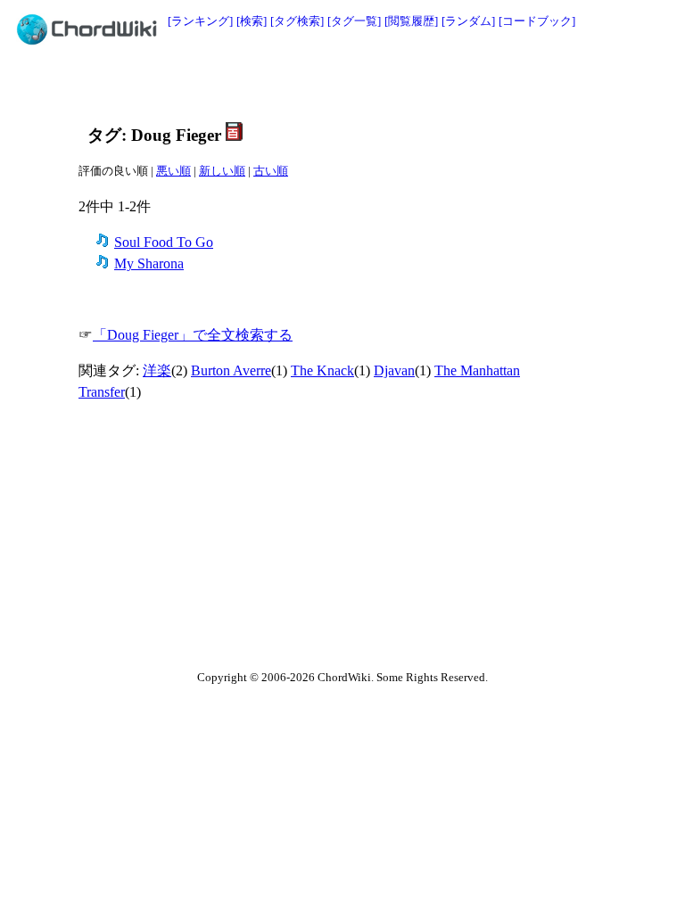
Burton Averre (231, 370)
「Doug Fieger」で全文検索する (193, 334)
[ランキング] (200, 21)
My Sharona (149, 263)
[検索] (251, 21)
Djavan (394, 370)
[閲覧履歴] (411, 21)
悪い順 (173, 170)
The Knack (322, 370)
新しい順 (222, 170)
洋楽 (157, 370)
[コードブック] (537, 21)
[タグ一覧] (354, 21)
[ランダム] (468, 21)
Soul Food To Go (163, 242)
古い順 (270, 170)
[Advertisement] (302, 86)
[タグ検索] (297, 21)
